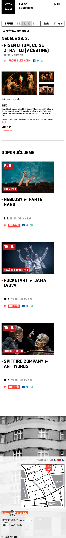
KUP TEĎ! (13, 225)
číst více (4, 122)
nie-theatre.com (7, 130)
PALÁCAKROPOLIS (26, 6)
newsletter (45, 460)
